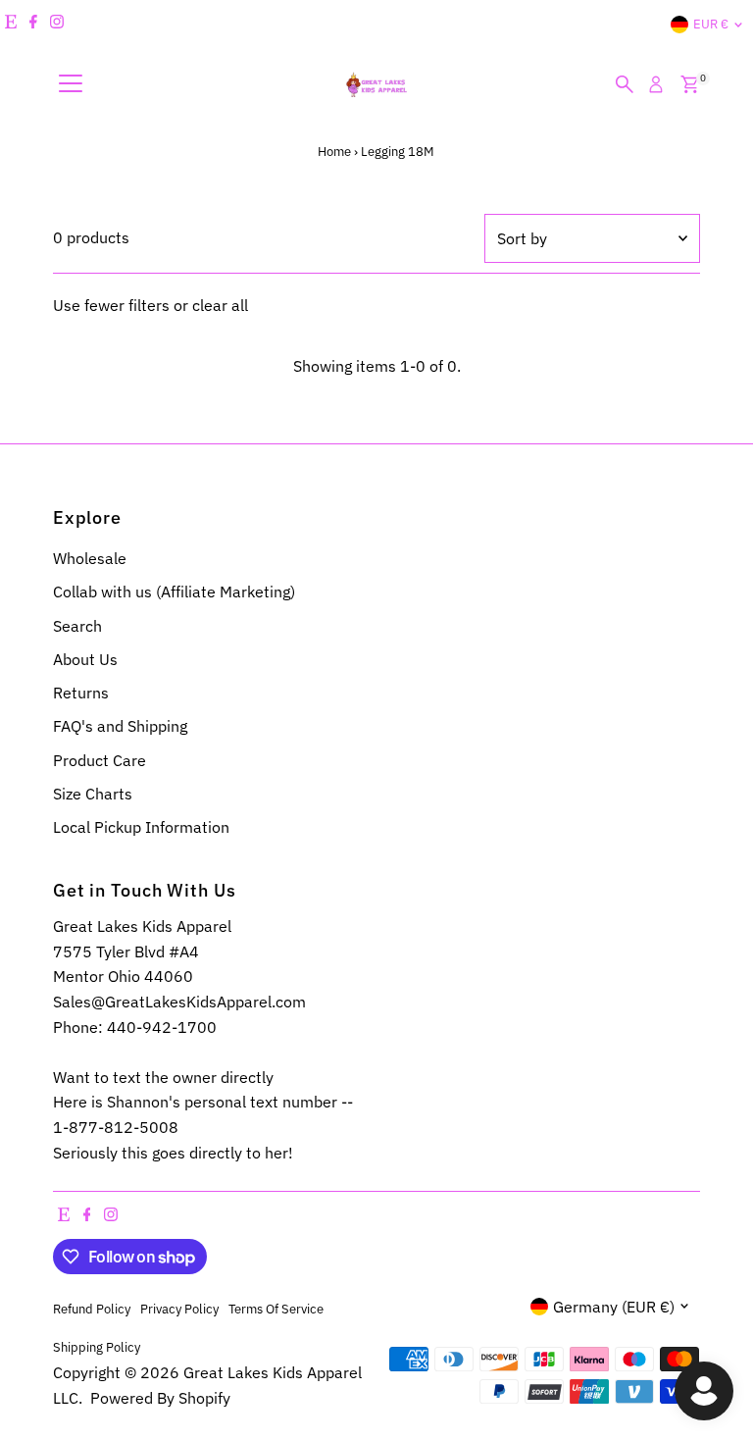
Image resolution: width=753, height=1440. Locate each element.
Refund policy (91, 1308)
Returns (81, 692)
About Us (85, 659)
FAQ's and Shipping (120, 726)
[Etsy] (11, 24)
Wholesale (89, 558)
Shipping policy (96, 1347)
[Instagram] (57, 24)
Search (77, 626)
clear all (220, 305)
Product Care (99, 760)
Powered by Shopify (160, 1398)
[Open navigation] (70, 84)
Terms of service (276, 1308)
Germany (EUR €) (614, 1306)
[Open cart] (689, 84)
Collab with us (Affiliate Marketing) (174, 591)
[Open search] (624, 84)
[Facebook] (33, 24)
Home (334, 151)
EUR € (710, 24)
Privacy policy (179, 1308)
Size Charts (92, 793)
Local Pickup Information (141, 827)
